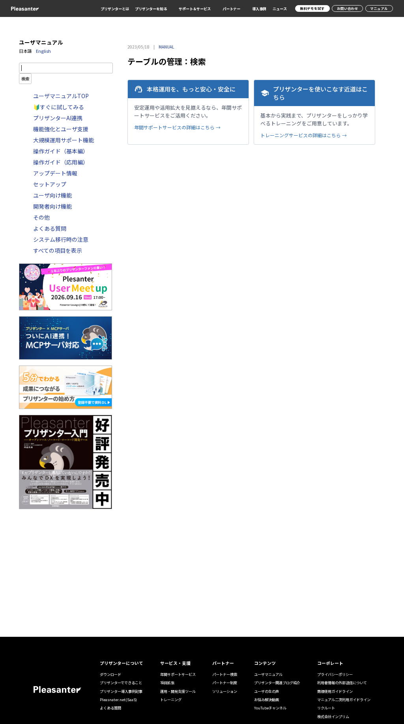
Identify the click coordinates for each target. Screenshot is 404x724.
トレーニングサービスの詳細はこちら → (303, 135)
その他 (41, 217)
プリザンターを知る (151, 8)
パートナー (231, 8)
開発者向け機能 (52, 206)
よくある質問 (49, 228)
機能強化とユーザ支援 (60, 129)
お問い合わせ (347, 8)
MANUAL (166, 47)
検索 (25, 79)
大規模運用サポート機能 (63, 140)
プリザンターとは (115, 8)
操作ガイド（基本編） (60, 151)
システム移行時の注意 (60, 239)
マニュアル (379, 8)
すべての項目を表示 (57, 250)
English (43, 51)
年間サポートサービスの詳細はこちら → (177, 127)
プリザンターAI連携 (57, 118)
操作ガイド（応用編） (60, 162)
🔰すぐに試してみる (58, 107)
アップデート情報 (55, 173)
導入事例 (259, 8)
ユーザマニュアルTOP (61, 96)
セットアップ (49, 184)
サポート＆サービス (195, 8)
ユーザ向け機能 (52, 195)
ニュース (280, 8)
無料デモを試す (312, 8)
